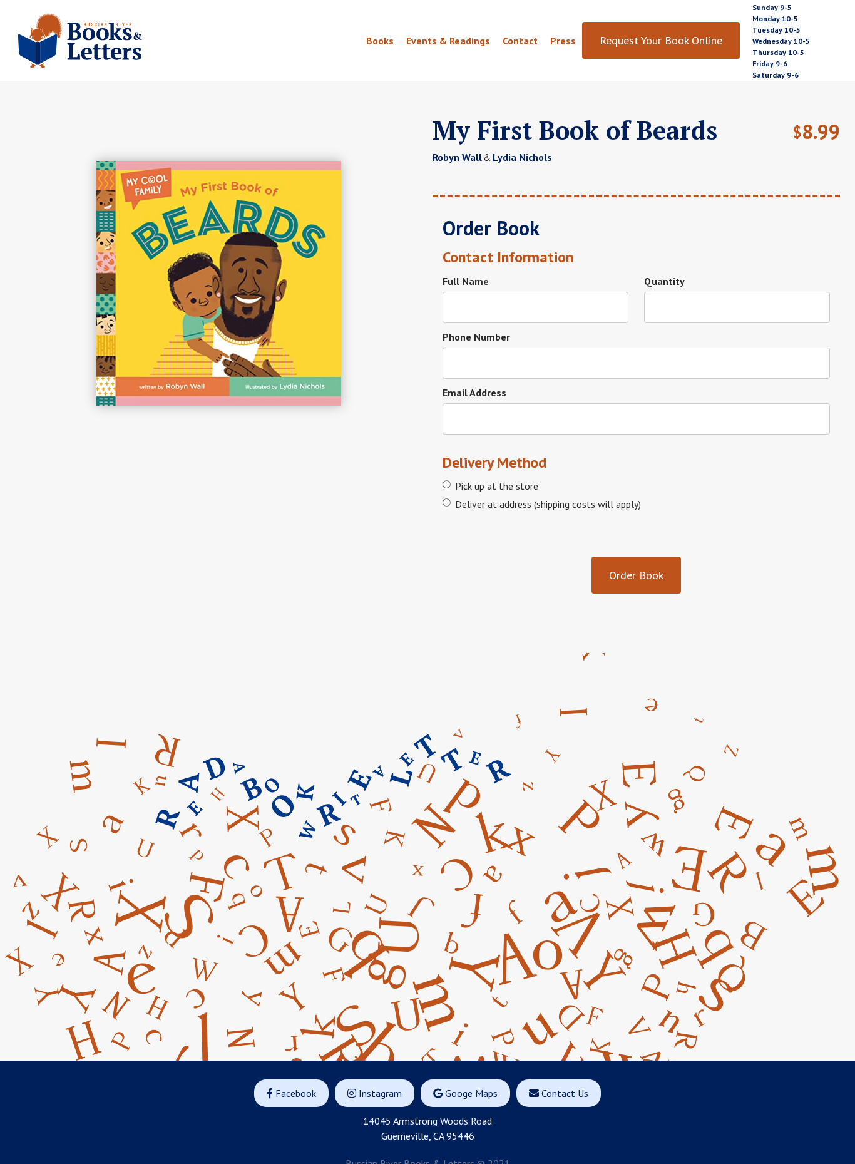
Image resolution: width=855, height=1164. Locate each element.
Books (380, 40)
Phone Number (476, 337)
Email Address (474, 392)
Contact (520, 40)
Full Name (466, 281)
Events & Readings (448, 40)
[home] (109, 40)
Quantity (664, 281)
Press (563, 40)
